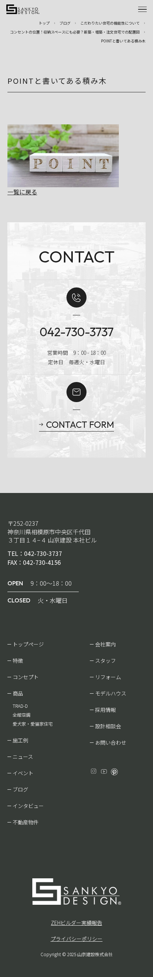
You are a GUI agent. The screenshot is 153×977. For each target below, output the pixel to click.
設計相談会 (108, 726)
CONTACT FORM (80, 424)
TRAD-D (20, 706)
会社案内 (105, 644)
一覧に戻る (22, 191)
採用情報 (105, 709)
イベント (23, 773)
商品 (18, 693)
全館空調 (21, 715)
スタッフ (105, 660)
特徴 (18, 660)
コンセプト (26, 677)
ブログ (20, 789)
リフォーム (108, 677)
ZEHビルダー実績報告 (76, 922)
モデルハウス (110, 693)
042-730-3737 (77, 331)
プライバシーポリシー (76, 938)
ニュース (23, 756)
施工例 (20, 740)
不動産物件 (26, 822)
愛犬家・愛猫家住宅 (33, 723)
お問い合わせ (110, 742)
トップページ (28, 644)
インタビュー (28, 805)
